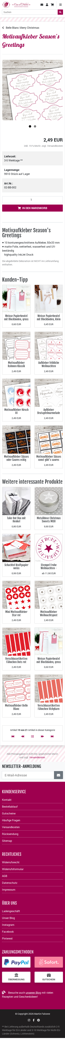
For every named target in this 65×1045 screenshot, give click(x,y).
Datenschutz (9, 882)
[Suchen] (60, 12)
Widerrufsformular (13, 869)
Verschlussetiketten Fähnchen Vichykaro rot (49, 709)
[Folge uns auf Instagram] (29, 1020)
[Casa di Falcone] (16, 4)
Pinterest (7, 938)
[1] (30, 126)
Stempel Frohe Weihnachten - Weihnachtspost (49, 568)
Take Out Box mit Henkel (16, 519)
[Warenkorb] (52, 4)
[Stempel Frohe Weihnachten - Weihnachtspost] (49, 547)
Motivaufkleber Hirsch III (16, 411)
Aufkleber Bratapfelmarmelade (48, 411)
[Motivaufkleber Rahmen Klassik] (16, 345)
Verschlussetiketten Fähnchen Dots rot (16, 660)
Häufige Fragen (11, 820)
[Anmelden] (58, 775)
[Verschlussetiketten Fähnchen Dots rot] (16, 641)
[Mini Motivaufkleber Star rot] (16, 594)
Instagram (8, 924)
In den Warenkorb (34, 208)
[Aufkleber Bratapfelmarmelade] (49, 392)
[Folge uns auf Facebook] (33, 1020)
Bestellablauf (10, 806)
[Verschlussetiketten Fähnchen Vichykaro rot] (49, 688)
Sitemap (7, 840)
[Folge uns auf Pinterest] (38, 1020)
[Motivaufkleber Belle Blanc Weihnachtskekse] (16, 688)
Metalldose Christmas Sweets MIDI (49, 519)
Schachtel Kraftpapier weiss (16, 566)
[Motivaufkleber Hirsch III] (16, 392)
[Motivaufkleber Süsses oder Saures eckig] (16, 439)
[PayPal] (16, 962)
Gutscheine (9, 813)
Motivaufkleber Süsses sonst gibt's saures (48, 458)
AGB (4, 876)
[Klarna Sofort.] (49, 962)
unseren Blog (33, 992)
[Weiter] (42, 736)
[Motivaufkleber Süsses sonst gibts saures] (49, 439)
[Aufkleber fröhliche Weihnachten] (49, 345)
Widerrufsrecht (11, 862)
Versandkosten (55, 145)
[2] (35, 126)
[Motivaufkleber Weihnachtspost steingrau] (49, 594)
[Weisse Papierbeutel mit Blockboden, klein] (49, 298)
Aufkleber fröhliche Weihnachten (48, 364)
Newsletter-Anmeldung (21, 766)
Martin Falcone (42, 1013)
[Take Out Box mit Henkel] (16, 500)
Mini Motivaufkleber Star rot (16, 613)
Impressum (8, 889)
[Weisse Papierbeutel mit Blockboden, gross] (16, 298)
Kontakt (7, 799)
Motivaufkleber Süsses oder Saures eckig (16, 458)
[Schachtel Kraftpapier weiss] (16, 547)
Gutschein (48, 979)
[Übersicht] (32, 736)
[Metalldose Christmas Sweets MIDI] (49, 500)
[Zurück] (22, 736)
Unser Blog (8, 918)
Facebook (8, 931)
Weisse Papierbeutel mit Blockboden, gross (16, 317)
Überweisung (16, 979)
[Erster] (13, 736)
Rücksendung (10, 834)
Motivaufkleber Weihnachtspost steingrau (49, 615)
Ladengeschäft (11, 911)
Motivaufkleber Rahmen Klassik (16, 364)
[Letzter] (52, 736)
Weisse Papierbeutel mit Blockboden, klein (48, 317)
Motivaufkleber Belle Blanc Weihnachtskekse (16, 709)
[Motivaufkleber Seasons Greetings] (32, 90)
